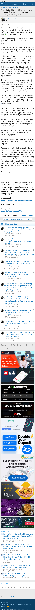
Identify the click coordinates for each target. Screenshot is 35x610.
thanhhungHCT (6, 15)
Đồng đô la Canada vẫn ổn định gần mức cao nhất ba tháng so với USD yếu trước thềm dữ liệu (18, 546)
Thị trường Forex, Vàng (9, 542)
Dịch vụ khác (6, 562)
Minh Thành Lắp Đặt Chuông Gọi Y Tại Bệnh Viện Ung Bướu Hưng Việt (17, 574)
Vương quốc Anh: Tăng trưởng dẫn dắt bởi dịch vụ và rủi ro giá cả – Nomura (18, 566)
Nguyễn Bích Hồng (8, 233)
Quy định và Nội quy (11, 604)
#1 (33, 25)
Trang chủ (3, 606)
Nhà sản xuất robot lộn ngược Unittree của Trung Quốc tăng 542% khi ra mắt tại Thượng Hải (18, 230)
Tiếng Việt (5, 602)
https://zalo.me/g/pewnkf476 (11, 211)
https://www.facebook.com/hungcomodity (16, 200)
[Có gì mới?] (29, 4)
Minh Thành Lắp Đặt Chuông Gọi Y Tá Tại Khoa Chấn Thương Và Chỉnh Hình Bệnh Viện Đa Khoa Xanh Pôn (18, 557)
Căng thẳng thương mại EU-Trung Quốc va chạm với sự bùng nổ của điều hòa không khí (17, 312)
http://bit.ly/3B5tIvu (25, 215)
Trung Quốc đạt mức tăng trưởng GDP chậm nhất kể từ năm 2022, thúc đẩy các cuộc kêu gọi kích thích (18, 334)
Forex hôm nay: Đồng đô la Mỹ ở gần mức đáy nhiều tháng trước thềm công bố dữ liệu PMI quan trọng (18, 536)
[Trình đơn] (2, 4)
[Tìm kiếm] (33, 4)
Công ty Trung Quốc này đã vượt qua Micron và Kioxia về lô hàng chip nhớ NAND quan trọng (16, 274)
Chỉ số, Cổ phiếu (17, 233)
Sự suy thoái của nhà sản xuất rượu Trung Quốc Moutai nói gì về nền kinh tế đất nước (17, 241)
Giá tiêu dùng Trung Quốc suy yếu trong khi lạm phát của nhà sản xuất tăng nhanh (17, 323)
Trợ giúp (31, 604)
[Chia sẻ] (31, 25)
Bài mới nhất (5, 531)
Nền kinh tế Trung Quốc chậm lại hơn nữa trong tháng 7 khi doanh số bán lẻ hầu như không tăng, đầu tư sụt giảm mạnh (19, 252)
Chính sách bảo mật (23, 604)
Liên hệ (3, 604)
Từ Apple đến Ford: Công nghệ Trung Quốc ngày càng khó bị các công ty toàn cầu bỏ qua (17, 263)
